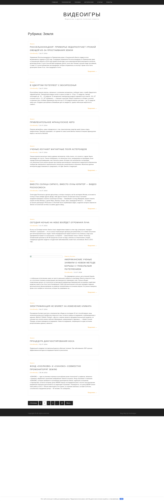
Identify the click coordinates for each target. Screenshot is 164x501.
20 (62, 403)
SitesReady (34, 53)
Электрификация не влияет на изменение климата (61, 306)
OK (121, 499)
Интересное (89, 2)
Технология (66, 2)
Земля (32, 44)
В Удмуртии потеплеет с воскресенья (53, 85)
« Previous (33, 403)
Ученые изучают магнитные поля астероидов (58, 149)
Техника (78, 2)
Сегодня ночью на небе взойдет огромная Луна (59, 222)
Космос (72, 256)
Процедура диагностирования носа (52, 341)
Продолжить (92, 71)
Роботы (109, 2)
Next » (68, 403)
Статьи (100, 2)
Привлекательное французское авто (52, 122)
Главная (55, 2)
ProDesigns (132, 413)
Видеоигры (82, 14)
